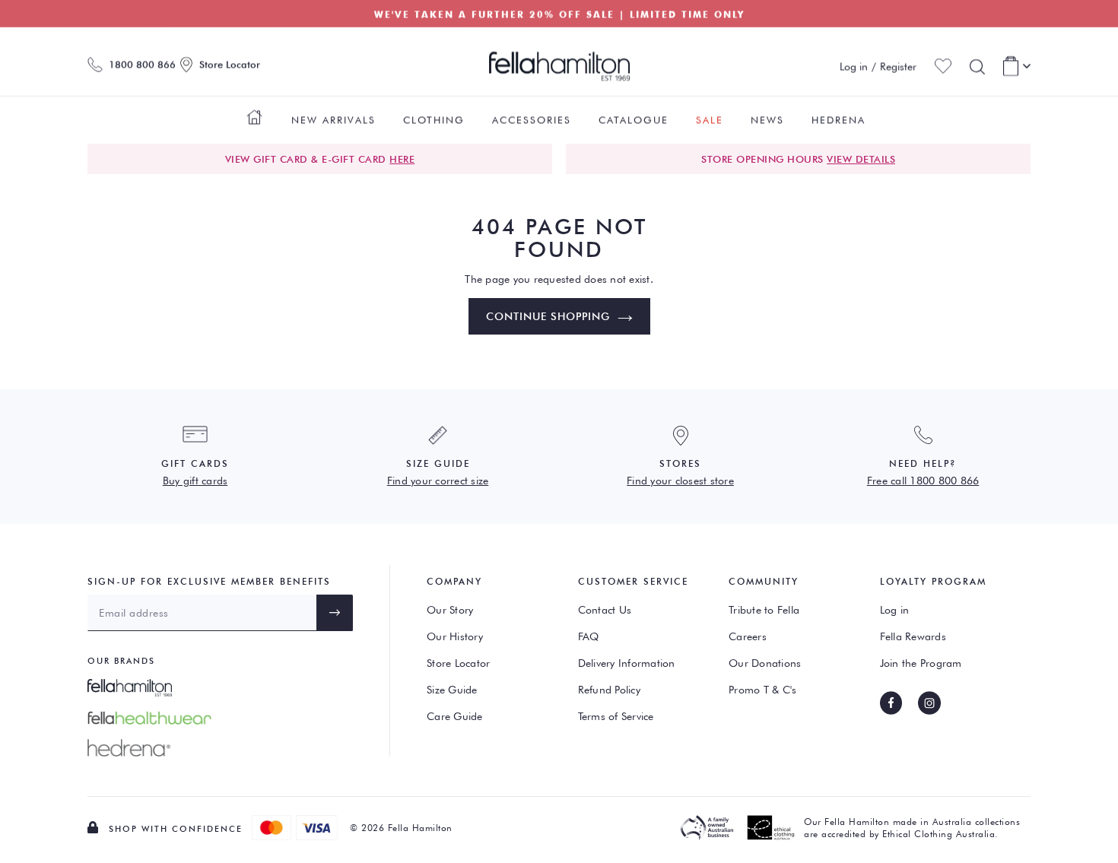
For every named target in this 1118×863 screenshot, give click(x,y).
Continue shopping (548, 316)
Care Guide (455, 716)
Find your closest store (680, 480)
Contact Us (605, 610)
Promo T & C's (762, 690)
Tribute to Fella (764, 610)
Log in (895, 610)
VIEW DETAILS (861, 159)
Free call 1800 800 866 (923, 480)
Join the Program (921, 663)
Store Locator (458, 663)
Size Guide (452, 690)
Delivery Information (626, 663)
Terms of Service (616, 716)
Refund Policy (609, 690)
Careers (748, 636)
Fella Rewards (913, 636)
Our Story (450, 610)
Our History (455, 636)
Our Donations (765, 663)
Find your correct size (438, 480)
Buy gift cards (195, 480)
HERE (401, 159)
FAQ (588, 636)
